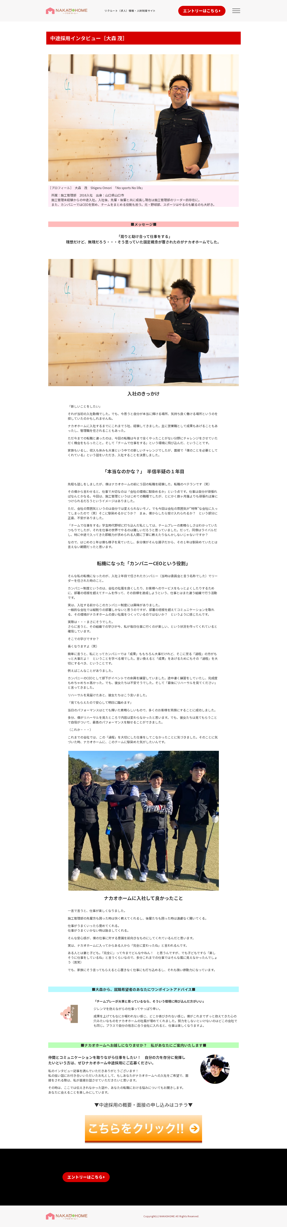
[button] (202, 11)
